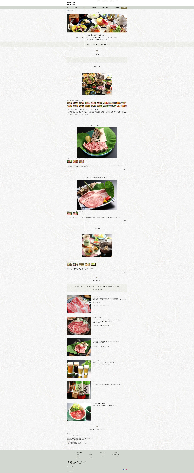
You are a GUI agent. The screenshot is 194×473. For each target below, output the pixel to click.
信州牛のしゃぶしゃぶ (90, 286)
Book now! (103, 456)
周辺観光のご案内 (103, 452)
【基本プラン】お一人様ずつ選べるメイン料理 (101, 305)
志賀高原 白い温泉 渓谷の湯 (77, 462)
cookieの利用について (69, 471)
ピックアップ (95, 44)
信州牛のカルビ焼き (101, 286)
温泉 (90, 456)
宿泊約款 (115, 456)
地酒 (118, 286)
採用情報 (115, 452)
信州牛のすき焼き (80, 286)
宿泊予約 (103, 454)
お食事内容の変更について (105, 44)
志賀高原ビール (111, 286)
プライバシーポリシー (116, 454)
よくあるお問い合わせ (78, 452)
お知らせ (78, 454)
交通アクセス (78, 456)
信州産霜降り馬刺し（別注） (98, 289)
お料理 (88, 44)
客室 (90, 452)
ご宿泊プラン (125, 117)
